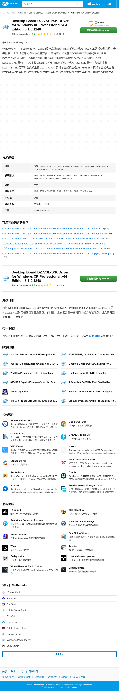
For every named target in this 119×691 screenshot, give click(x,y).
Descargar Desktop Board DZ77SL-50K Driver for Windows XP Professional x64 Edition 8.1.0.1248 (53, 238)
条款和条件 (8, 677)
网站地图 (33, 671)
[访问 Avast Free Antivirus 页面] (98, 23)
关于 (4, 671)
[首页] (3, 13)
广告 (22, 671)
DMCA (64, 677)
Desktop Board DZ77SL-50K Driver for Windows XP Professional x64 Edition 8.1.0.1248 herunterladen (55, 233)
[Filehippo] (10, 4)
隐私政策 (39, 677)
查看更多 (59, 654)
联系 (13, 671)
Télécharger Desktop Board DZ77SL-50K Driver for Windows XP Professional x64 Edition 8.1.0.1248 (54, 248)
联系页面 (94, 336)
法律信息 (52, 677)
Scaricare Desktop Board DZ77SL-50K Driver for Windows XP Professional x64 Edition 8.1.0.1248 (52, 243)
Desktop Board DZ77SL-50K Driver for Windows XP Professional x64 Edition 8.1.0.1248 (40, 25)
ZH (109, 4)
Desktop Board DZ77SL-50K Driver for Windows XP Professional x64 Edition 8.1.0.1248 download (53, 228)
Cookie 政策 (24, 677)
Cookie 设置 (78, 677)
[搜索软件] (77, 4)
